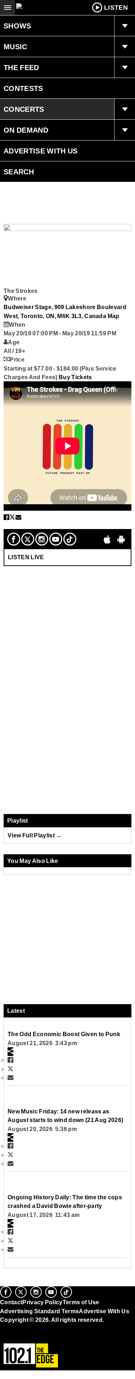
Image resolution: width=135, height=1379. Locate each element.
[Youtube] (55, 539)
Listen (116, 7)
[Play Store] (121, 539)
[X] (27, 539)
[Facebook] (13, 539)
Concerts (24, 109)
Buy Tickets (75, 377)
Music (15, 47)
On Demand (26, 130)
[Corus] (1, 1329)
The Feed (21, 68)
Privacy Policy (42, 1302)
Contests (23, 88)
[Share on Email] (18, 517)
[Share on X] (12, 517)
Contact (11, 1302)
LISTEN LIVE (26, 557)
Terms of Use (81, 1302)
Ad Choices (17, 1337)
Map (114, 316)
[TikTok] (69, 539)
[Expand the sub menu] (124, 25)
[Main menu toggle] (7, 7)
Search (19, 172)
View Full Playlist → (35, 835)
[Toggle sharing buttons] (10, 1051)
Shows (17, 26)
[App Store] (107, 539)
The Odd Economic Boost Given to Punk (64, 1034)
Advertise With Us (41, 151)
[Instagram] (41, 539)
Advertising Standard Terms (39, 1311)
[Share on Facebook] (6, 517)
